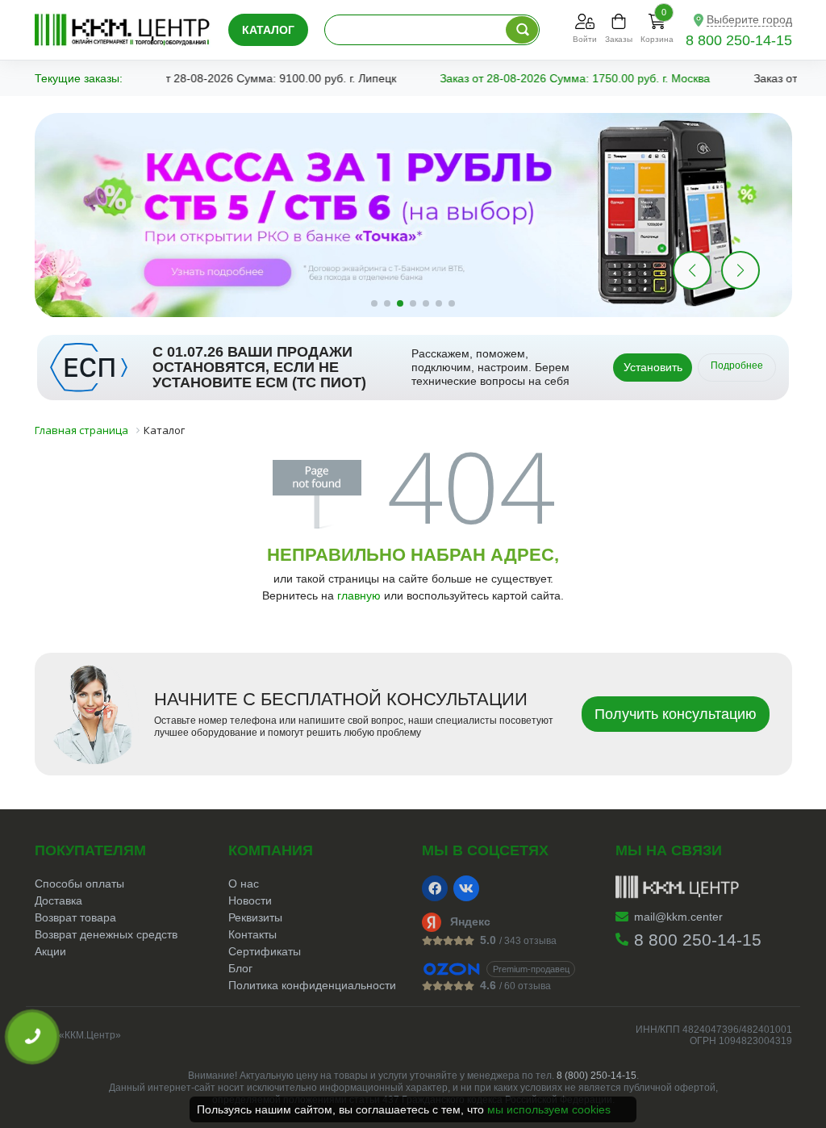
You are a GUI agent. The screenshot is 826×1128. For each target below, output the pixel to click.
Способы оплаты (79, 883)
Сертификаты (264, 951)
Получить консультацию (675, 714)
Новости (250, 900)
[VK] (466, 888)
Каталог (268, 29)
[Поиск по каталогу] (522, 30)
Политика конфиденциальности (312, 985)
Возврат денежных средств (106, 934)
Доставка (58, 900)
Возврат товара (75, 917)
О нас (243, 883)
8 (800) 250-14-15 (596, 1075)
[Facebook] (435, 888)
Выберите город (749, 19)
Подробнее (737, 365)
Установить (653, 367)
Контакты (252, 934)
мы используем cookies (549, 1109)
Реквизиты (255, 917)
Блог (240, 968)
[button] (740, 270)
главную (359, 595)
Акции (50, 951)
